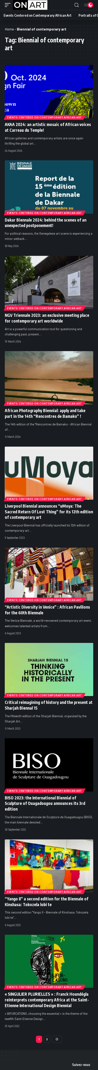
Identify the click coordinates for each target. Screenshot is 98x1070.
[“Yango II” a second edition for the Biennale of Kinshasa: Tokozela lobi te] (49, 866)
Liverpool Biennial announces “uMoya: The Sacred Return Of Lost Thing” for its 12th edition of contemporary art (49, 511)
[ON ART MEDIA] (30, 5)
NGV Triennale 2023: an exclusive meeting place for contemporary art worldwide (47, 318)
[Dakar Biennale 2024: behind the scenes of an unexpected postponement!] (49, 186)
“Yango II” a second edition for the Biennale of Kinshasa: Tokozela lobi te (46, 901)
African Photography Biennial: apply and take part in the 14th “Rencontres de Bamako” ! (45, 413)
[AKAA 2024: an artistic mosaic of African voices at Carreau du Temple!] (49, 91)
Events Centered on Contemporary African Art (44, 117)
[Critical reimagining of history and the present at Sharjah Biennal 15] (49, 669)
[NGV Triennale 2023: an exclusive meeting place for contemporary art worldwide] (49, 282)
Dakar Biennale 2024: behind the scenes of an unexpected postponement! (45, 222)
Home (9, 29)
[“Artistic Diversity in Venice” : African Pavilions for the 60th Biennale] (49, 574)
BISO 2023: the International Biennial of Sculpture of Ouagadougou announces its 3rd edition (45, 803)
